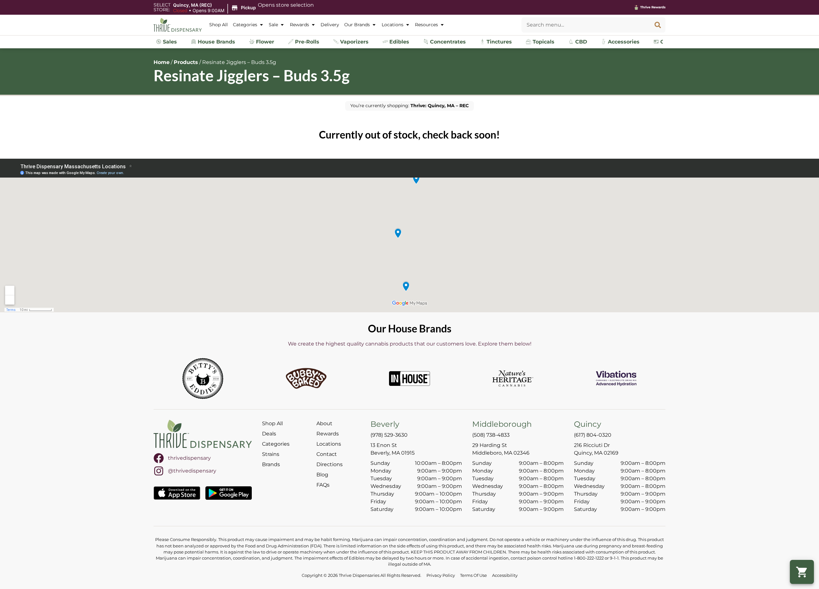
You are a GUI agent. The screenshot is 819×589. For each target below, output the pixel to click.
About (324, 423)
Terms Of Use (473, 575)
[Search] (657, 25)
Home (162, 62)
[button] (215, 8)
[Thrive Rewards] (636, 7)
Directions (329, 464)
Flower (264, 42)
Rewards (299, 25)
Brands (271, 464)
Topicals (542, 42)
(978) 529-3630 (389, 435)
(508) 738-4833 (491, 435)
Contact (326, 454)
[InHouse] (409, 378)
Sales (169, 42)
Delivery (330, 25)
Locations (392, 25)
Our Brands (357, 25)
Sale (273, 25)
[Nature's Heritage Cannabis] (512, 378)
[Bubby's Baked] (306, 378)
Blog (322, 475)
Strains (270, 454)
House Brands (215, 42)
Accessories (623, 42)
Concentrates (447, 42)
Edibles (398, 42)
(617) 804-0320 (592, 435)
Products (186, 62)
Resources (426, 25)
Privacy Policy (440, 575)
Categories (245, 25)
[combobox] (585, 25)
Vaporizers (353, 42)
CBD (580, 42)
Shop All (218, 25)
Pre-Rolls (306, 42)
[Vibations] (616, 378)
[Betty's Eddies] (202, 378)
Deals (269, 434)
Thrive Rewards (652, 7)
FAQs (323, 485)
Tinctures (498, 42)
